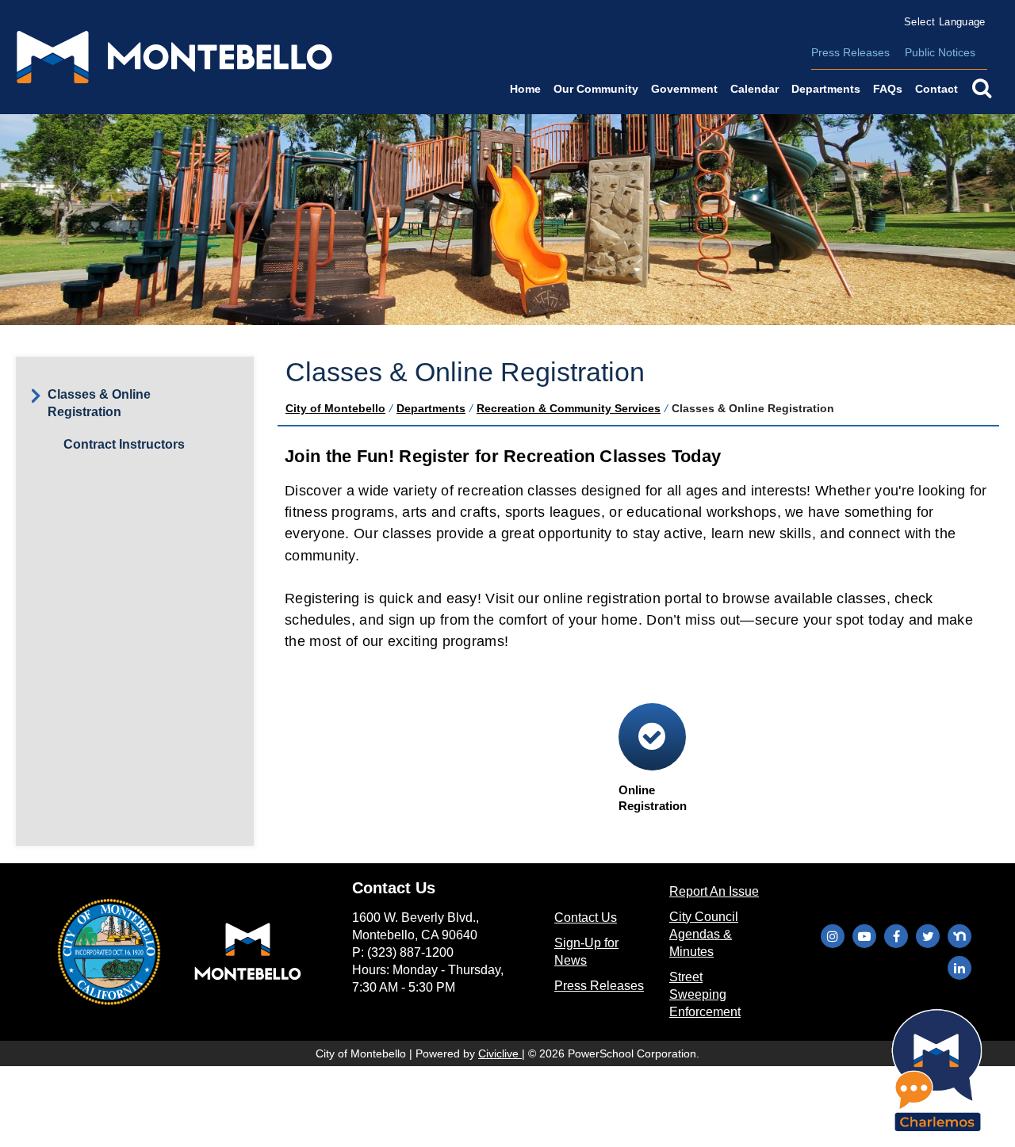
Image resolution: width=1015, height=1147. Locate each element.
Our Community (595, 88)
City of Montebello (335, 408)
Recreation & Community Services (569, 408)
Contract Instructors (124, 444)
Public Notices (940, 52)
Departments (430, 408)
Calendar (754, 88)
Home (525, 88)
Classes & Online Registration (99, 403)
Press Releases (850, 52)
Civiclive (500, 1053)
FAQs (887, 88)
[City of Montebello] (174, 57)
